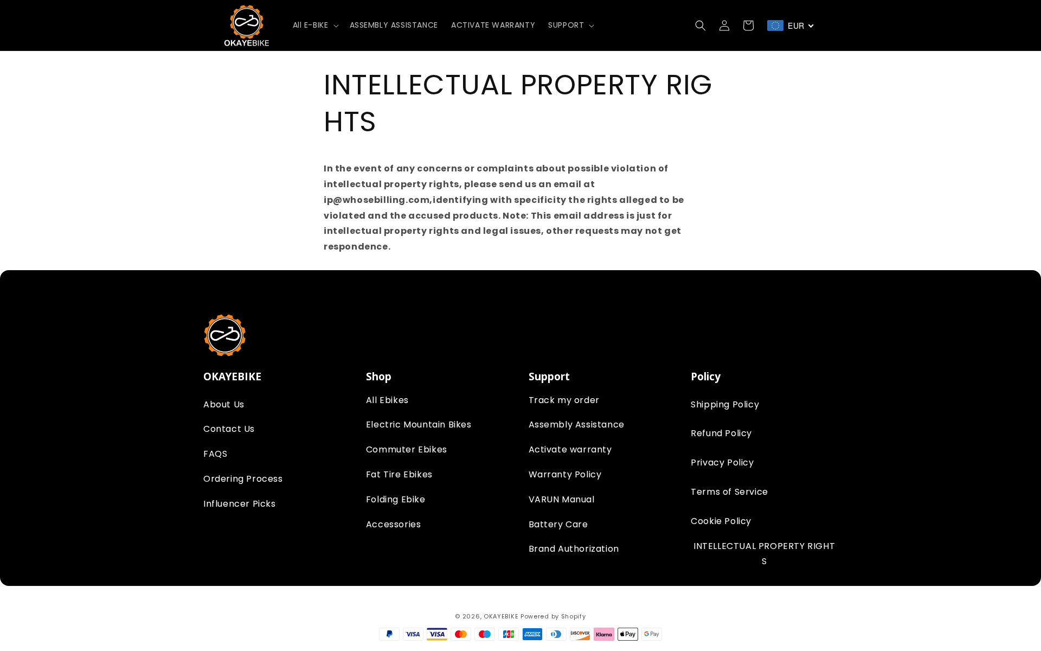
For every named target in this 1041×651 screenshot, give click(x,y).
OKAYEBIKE (501, 616)
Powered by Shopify (553, 616)
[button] (314, 25)
